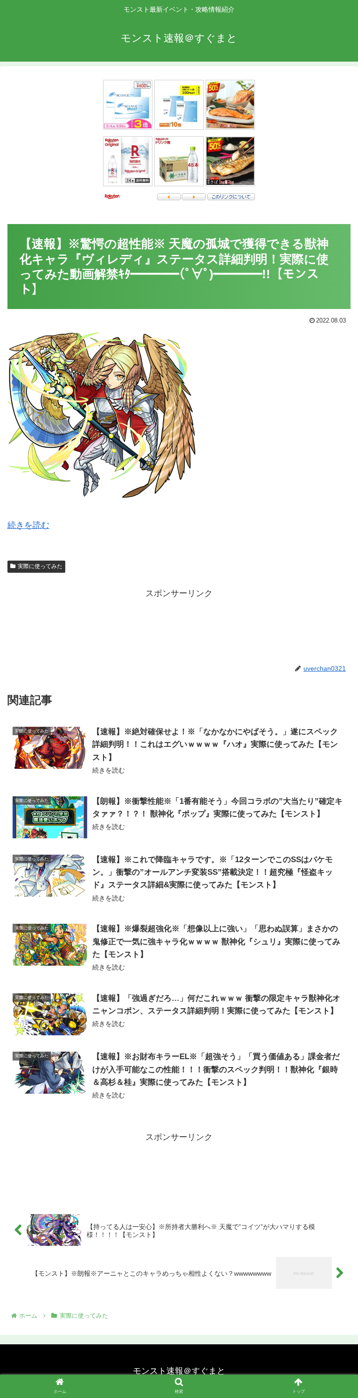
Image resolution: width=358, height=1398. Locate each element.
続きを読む (28, 525)
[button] (331, 993)
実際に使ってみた (40, 566)
